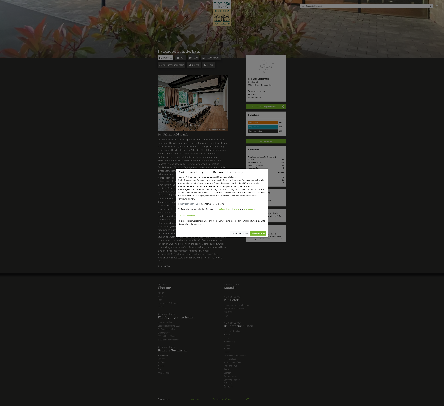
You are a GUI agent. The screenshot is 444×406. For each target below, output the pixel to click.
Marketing (219, 203)
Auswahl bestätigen (239, 233)
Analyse (207, 203)
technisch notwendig (190, 203)
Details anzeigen (187, 215)
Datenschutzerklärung (229, 209)
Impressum (249, 209)
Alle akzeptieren (258, 233)
